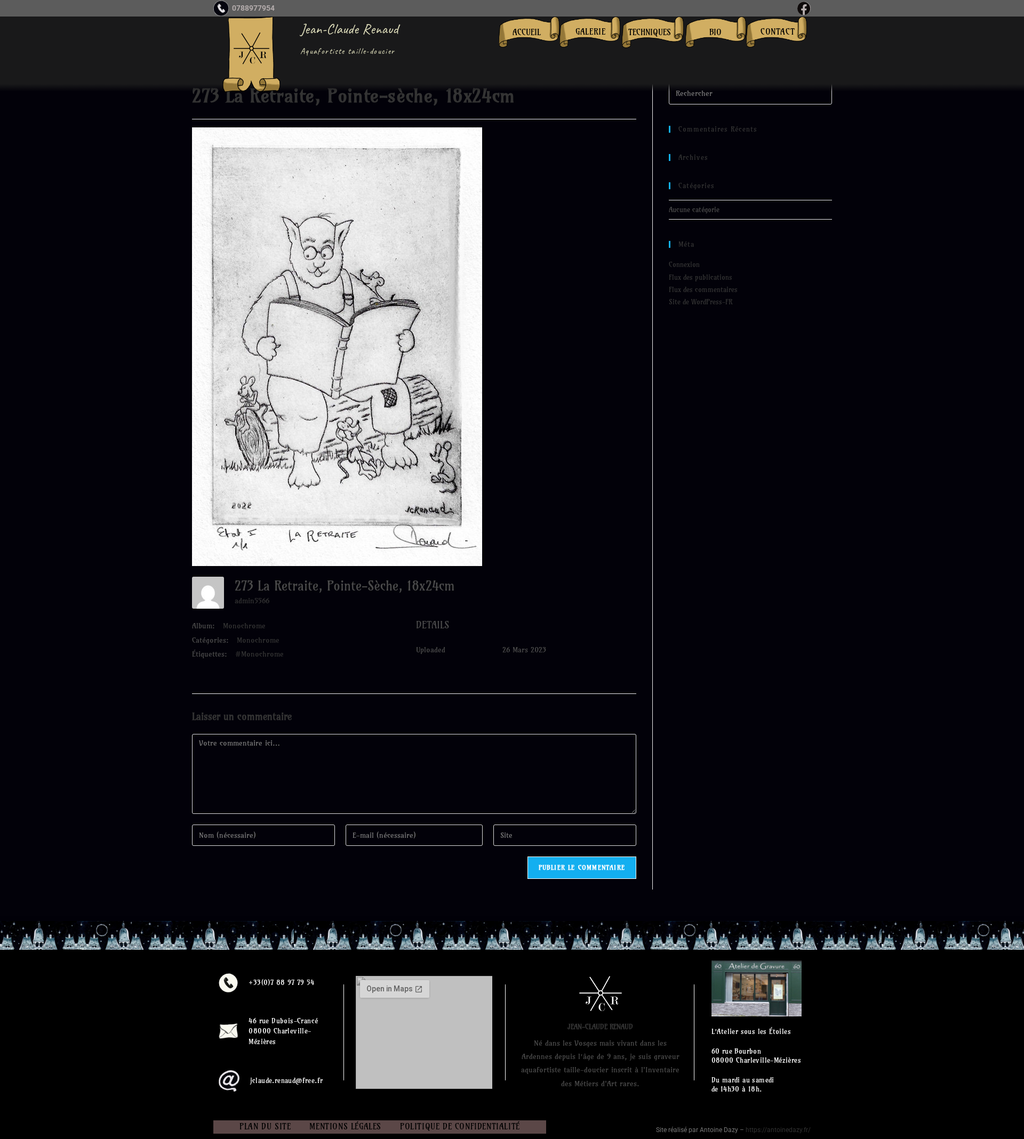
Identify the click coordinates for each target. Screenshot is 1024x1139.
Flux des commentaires (703, 289)
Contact (778, 32)
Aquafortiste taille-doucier (347, 51)
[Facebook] (804, 8)
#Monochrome (259, 654)
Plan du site (265, 1126)
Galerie (590, 32)
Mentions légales (345, 1126)
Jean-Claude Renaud (349, 29)
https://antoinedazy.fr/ (778, 1130)
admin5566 (252, 600)
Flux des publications (700, 277)
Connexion (684, 264)
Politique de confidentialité (460, 1126)
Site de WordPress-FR (700, 301)
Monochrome (244, 626)
